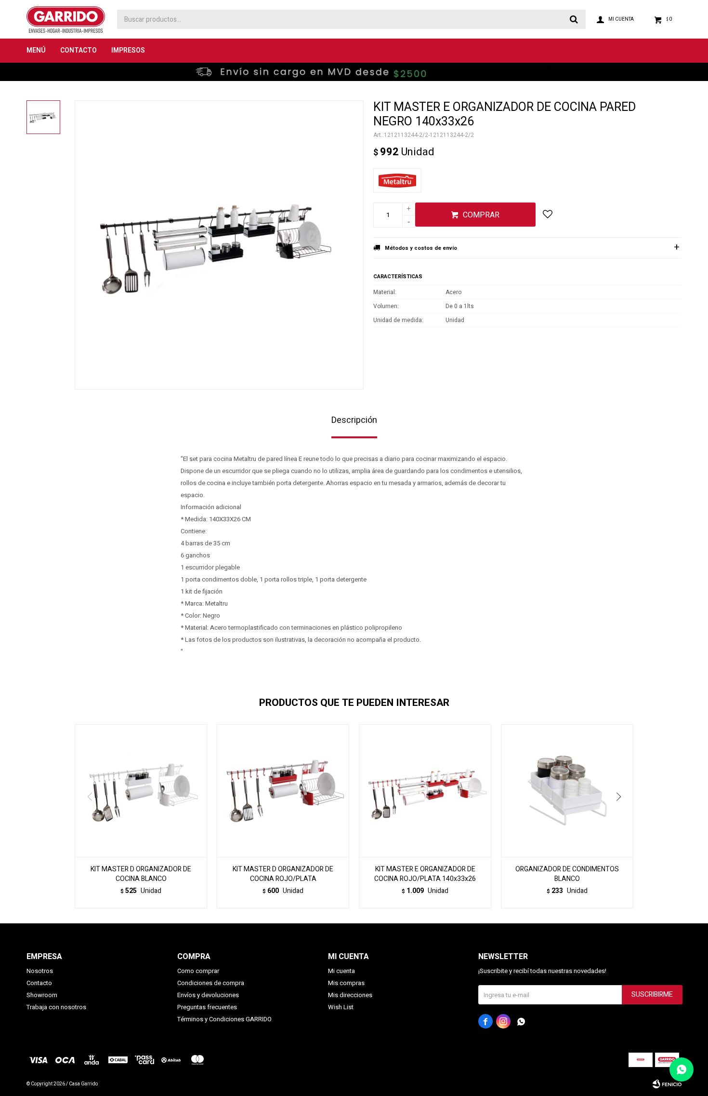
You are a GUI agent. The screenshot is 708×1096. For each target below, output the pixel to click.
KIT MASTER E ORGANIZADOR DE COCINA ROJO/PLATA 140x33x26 (425, 874)
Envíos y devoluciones (208, 995)
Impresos (128, 50)
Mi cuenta (341, 970)
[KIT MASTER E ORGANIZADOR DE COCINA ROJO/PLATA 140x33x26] (425, 790)
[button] (622, 816)
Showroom (41, 995)
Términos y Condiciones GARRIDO (224, 1019)
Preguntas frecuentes (207, 1007)
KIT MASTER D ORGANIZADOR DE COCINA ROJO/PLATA (283, 874)
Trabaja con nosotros (56, 1007)
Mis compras (346, 983)
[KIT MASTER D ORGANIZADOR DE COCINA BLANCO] (141, 790)
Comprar (481, 215)
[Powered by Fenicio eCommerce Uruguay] (667, 1084)
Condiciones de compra (210, 983)
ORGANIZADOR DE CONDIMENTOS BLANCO (567, 874)
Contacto (78, 50)
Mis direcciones (350, 995)
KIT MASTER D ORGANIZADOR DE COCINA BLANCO (141, 874)
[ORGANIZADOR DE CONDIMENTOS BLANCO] (567, 790)
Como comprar (198, 970)
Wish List (341, 1007)
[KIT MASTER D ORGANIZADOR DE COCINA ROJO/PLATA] (283, 790)
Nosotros (39, 970)
